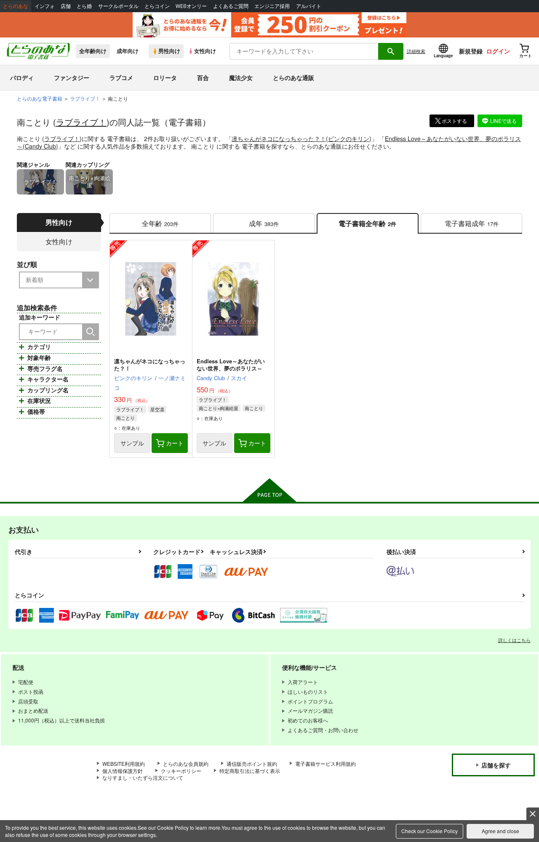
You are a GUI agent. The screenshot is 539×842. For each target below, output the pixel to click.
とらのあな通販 (293, 77)
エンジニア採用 (272, 6)
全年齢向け (93, 51)
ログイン (498, 51)
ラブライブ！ (81, 122)
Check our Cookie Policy (429, 830)
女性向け (205, 51)
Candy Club (40, 146)
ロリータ (165, 77)
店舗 (66, 6)
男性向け (169, 51)
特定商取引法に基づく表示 (249, 770)
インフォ (45, 6)
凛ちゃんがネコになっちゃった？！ (279, 138)
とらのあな (15, 6)
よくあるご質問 (230, 6)
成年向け (128, 51)
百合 (203, 77)
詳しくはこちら (514, 640)
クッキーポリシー (181, 770)
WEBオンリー (191, 6)
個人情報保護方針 (122, 770)
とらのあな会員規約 (185, 763)
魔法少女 (241, 77)
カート (175, 443)
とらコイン (157, 6)
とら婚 (84, 6)
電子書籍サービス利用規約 (325, 763)
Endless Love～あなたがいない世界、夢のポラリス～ (231, 364)
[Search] (90, 331)
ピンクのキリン (348, 138)
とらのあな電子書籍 (39, 98)
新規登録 (471, 51)
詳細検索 (416, 51)
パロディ (22, 77)
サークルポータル (118, 6)
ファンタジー (71, 77)
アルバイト (308, 6)
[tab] (160, 223)
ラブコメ (121, 77)
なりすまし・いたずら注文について (142, 777)
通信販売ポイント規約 (252, 763)
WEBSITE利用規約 (123, 763)
